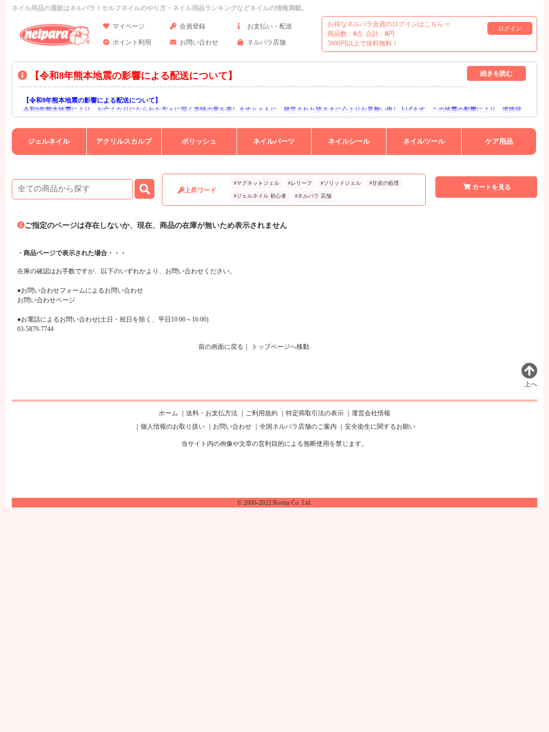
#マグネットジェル (256, 183)
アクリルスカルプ (124, 141)
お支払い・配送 (269, 26)
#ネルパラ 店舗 (313, 196)
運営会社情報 (371, 413)
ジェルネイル (49, 141)
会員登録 (192, 26)
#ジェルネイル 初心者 (260, 196)
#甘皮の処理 (384, 183)
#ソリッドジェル (341, 183)
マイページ (129, 26)
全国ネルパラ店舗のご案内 (298, 426)
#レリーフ (300, 183)
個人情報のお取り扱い (172, 426)
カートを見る (491, 187)
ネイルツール (424, 141)
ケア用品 (499, 141)
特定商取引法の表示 (315, 413)
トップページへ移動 (280, 346)
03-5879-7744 (35, 329)
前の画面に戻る (220, 346)
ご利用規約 (262, 413)
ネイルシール (349, 141)
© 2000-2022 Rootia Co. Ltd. (274, 502)
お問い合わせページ (46, 300)
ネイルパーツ (274, 141)
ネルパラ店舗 (266, 42)
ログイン (510, 28)
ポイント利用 (132, 42)
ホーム (168, 413)
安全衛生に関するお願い (380, 426)
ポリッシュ (199, 141)
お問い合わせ (199, 42)
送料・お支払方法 (212, 413)
